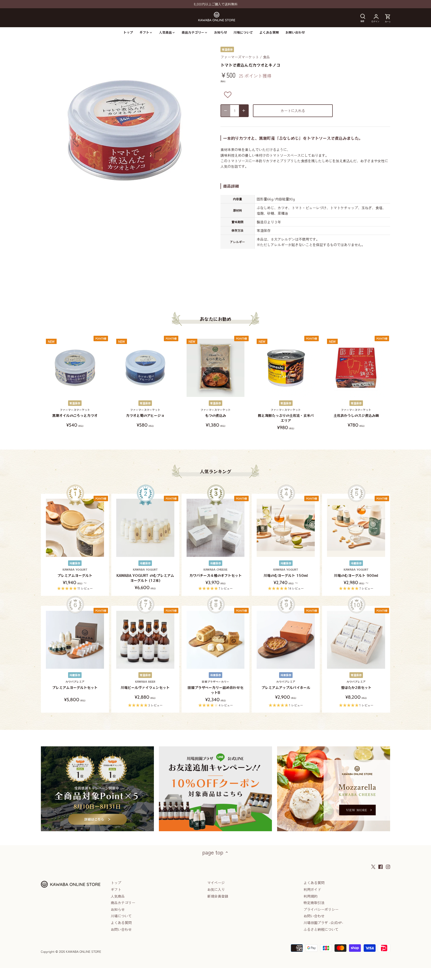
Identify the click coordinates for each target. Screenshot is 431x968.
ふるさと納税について (321, 929)
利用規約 (311, 896)
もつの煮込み (216, 413)
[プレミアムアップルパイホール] (286, 640)
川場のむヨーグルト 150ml (286, 573)
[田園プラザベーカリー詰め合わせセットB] (216, 640)
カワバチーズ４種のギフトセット (215, 573)
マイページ (216, 882)
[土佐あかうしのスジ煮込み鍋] (356, 368)
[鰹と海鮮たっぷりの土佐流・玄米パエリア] (286, 368)
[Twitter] (373, 866)
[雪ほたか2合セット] (356, 640)
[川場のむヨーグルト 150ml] (286, 528)
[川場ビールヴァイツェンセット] (145, 640)
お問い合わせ (121, 929)
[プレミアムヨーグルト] (75, 528)
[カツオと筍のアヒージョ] (145, 368)
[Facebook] (380, 866)
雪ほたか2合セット (356, 685)
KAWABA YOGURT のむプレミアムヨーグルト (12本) (145, 575)
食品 (266, 56)
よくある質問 (121, 922)
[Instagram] (388, 866)
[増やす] (243, 111)
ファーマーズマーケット (239, 56)
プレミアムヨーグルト (74, 573)
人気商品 (118, 896)
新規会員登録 (217, 896)
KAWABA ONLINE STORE (83, 951)
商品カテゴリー (123, 902)
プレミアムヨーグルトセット (75, 685)
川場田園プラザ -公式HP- (323, 922)
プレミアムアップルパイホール (285, 685)
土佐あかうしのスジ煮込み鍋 (356, 413)
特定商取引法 (314, 902)
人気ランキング (215, 471)
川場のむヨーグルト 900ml (356, 573)
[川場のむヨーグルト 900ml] (356, 528)
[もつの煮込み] (216, 368)
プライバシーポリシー (321, 909)
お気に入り (216, 889)
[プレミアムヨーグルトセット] (75, 640)
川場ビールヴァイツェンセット (145, 685)
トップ (116, 882)
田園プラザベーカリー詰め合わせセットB (215, 687)
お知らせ (118, 909)
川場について (121, 915)
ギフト (116, 889)
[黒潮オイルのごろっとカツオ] (75, 368)
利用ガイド (312, 889)
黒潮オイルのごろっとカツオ (75, 413)
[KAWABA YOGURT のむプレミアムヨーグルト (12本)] (145, 528)
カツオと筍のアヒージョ (145, 413)
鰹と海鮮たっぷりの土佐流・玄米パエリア (286, 415)
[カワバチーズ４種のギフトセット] (216, 528)
